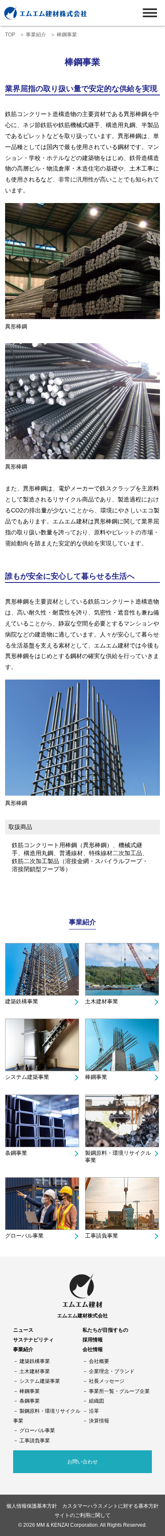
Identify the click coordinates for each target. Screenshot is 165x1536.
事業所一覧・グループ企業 (119, 1391)
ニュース (23, 1330)
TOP (10, 35)
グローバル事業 (24, 1236)
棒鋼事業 (96, 1077)
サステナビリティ (33, 1339)
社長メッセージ (106, 1381)
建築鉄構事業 (21, 1001)
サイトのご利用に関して (82, 1515)
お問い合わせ (82, 1461)
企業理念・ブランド (112, 1371)
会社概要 (99, 1361)
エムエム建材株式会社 (82, 1315)
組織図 (96, 1400)
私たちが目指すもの (105, 1330)
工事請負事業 (101, 1236)
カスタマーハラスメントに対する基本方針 (110, 1506)
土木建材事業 (101, 1001)
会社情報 (92, 1349)
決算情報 (99, 1420)
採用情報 (92, 1339)
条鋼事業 (16, 1153)
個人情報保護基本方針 (31, 1506)
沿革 (94, 1411)
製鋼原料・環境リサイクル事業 (118, 1156)
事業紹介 (36, 35)
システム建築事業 (27, 1077)
